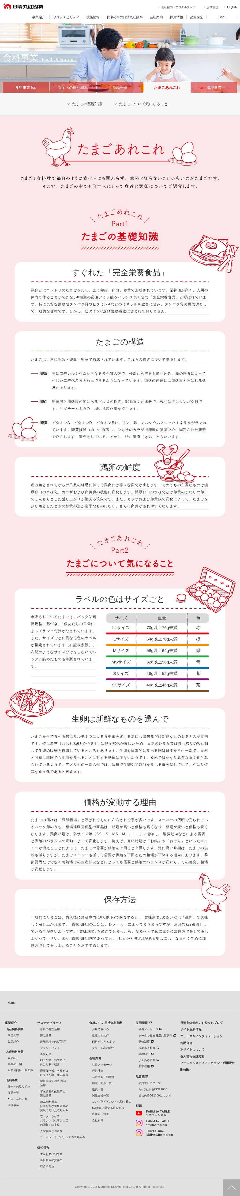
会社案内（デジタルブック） (179, 7)
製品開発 (45, 1035)
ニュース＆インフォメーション (201, 1036)
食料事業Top (25, 87)
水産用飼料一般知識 (20, 1070)
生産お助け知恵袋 (51, 1154)
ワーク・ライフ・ (54, 1120)
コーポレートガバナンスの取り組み (62, 1137)
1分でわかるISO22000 (153, 1089)
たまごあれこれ (17, 1098)
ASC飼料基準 (54, 1106)
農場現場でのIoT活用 (53, 1041)
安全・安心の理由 (103, 1048)
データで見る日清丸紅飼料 (155, 1035)
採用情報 (176, 17)
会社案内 (156, 17)
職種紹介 (144, 1054)
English (232, 7)
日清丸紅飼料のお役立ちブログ (201, 1023)
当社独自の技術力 (51, 1160)
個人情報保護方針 (192, 1056)
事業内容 (13, 1035)
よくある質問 (147, 1060)
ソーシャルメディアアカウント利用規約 (207, 1063)
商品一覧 (120, 87)
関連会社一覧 (100, 1095)
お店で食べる (100, 1029)
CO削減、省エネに (52, 1062)
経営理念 (97, 1070)
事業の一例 (15, 1064)
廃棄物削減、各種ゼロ (54, 1073)
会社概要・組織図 (103, 1077)
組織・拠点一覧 (102, 1083)
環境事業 (214, 87)
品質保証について (150, 1083)
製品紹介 (13, 1041)
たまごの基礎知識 (87, 104)
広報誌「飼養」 (102, 1114)
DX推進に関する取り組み (108, 1108)
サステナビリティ (66, 17)
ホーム (7, 27)
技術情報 (93, 17)
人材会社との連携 (51, 1131)
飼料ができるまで (103, 1041)
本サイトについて (192, 1049)
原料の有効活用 (50, 1029)
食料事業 (12, 1080)
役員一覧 (97, 1089)
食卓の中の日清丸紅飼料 (125, 17)
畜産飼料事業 (14, 1029)
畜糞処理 (45, 1054)
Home (11, 1002)
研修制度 (144, 1041)
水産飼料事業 (14, 1051)
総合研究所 (47, 1166)
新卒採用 (144, 1066)
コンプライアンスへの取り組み (111, 1101)
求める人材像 (147, 1048)
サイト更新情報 (191, 1029)
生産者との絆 (100, 1035)
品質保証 (196, 17)
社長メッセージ (102, 1064)
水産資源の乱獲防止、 (54, 1093)
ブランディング (50, 1048)
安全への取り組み (73, 87)
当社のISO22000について (155, 1095)
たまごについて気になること (143, 104)
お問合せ (212, 7)
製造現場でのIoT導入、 (54, 1083)
